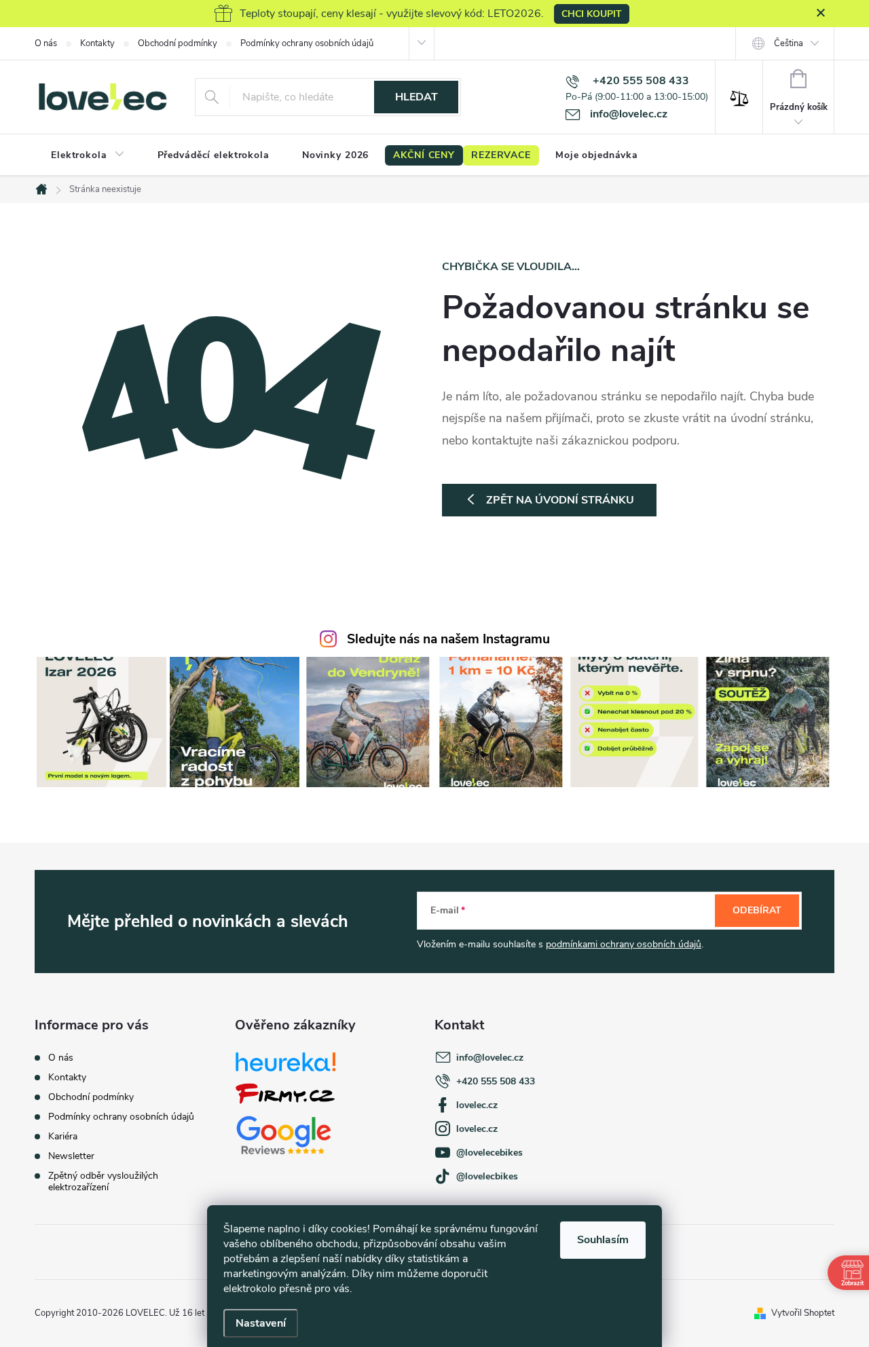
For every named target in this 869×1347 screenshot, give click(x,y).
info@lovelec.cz (489, 1057)
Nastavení (261, 1323)
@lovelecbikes (487, 1176)
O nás (46, 43)
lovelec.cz (477, 1105)
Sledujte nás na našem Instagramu (448, 639)
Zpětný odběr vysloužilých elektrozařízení (103, 1181)
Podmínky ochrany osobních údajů (306, 43)
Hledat (416, 97)
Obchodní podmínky (177, 43)
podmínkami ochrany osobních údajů (623, 944)
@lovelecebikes (489, 1152)
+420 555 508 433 (495, 1081)
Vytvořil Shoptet (802, 1313)
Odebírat (757, 910)
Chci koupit (591, 13)
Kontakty (97, 43)
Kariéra (62, 1136)
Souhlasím (603, 1239)
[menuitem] (88, 155)
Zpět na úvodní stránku (560, 500)
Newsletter (71, 1156)
